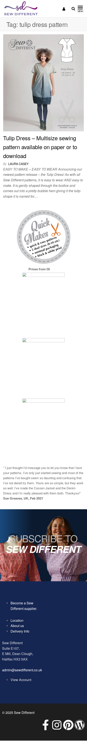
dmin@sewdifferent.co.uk (23, 669)
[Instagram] (57, 725)
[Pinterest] (68, 725)
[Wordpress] (79, 725)
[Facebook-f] (45, 725)
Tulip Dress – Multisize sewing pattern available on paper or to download (40, 146)
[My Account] (64, 8)
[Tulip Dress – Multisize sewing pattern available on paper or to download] (43, 82)
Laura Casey (18, 164)
